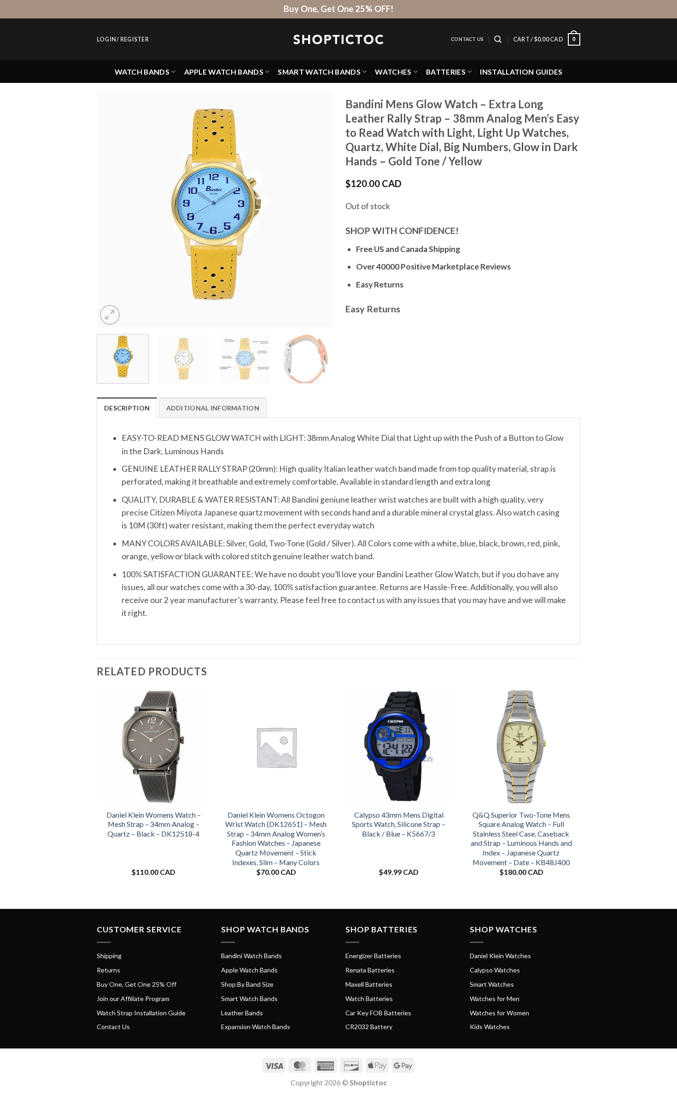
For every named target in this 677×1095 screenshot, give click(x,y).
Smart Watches (492, 984)
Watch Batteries (369, 998)
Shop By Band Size (247, 984)
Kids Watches (490, 1027)
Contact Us (467, 39)
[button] (123, 39)
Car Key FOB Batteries (378, 1013)
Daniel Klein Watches (500, 956)
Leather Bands (242, 1013)
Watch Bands (142, 71)
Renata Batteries (370, 970)
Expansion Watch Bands (255, 1027)
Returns (108, 970)
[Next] (315, 209)
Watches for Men (494, 998)
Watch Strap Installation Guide (141, 1013)
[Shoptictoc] (338, 39)
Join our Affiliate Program (133, 998)
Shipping (109, 956)
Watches (393, 71)
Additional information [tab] (212, 408)
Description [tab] (127, 408)
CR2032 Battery (368, 1027)
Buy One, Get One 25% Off (136, 984)
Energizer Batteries (373, 956)
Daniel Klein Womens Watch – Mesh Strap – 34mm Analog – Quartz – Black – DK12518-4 (153, 824)
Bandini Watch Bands (251, 956)
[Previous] (113, 209)
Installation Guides (521, 71)
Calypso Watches (495, 970)
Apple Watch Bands (223, 71)
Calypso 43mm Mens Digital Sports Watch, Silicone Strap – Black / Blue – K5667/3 (398, 824)
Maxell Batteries (368, 984)
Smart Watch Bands (319, 71)
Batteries (446, 71)
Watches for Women (499, 1013)
